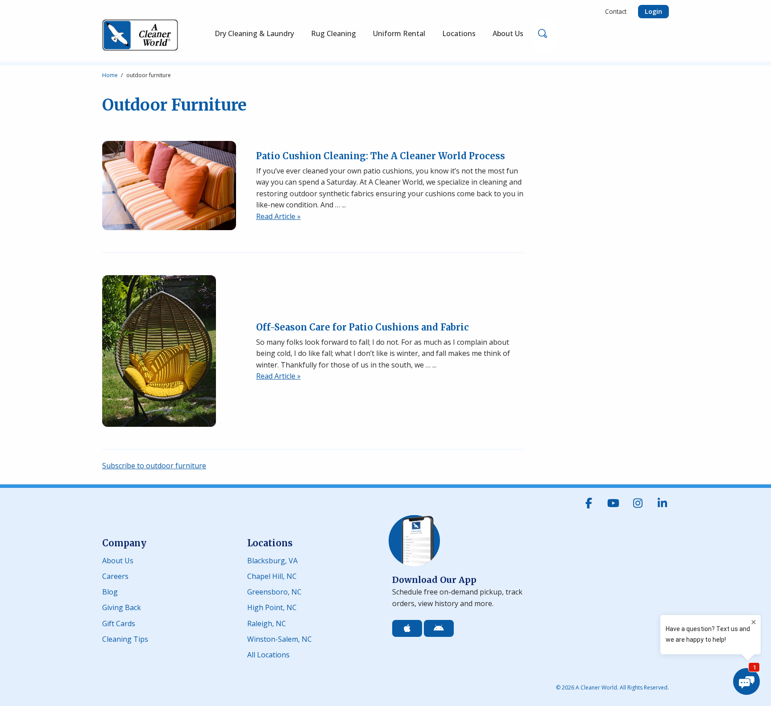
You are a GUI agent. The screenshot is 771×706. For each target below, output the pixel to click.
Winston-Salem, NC (279, 638)
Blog (110, 591)
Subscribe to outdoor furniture (154, 466)
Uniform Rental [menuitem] (399, 33)
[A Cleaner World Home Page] (140, 35)
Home (110, 75)
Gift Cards (118, 623)
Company (124, 543)
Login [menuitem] (653, 11)
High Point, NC (272, 607)
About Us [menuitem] (508, 33)
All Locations (268, 654)
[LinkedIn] (662, 503)
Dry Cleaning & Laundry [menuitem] (254, 33)
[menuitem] (333, 35)
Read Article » (278, 216)
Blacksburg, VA (272, 560)
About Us (117, 560)
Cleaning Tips (125, 638)
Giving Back (121, 607)
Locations (270, 543)
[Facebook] (588, 503)
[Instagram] (637, 503)
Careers (115, 575)
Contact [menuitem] (615, 11)
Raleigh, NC (266, 623)
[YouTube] (613, 503)
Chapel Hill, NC (272, 575)
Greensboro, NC (274, 591)
